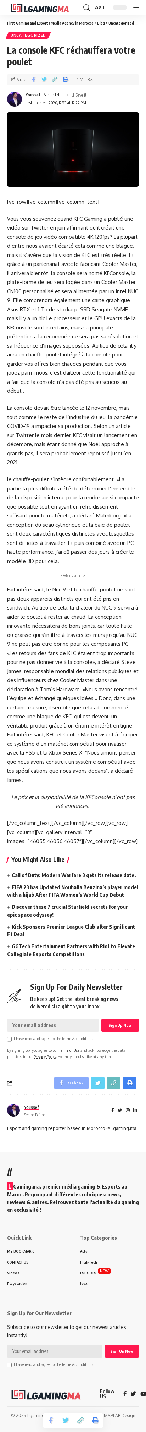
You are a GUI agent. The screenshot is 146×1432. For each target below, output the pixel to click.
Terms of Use (69, 1050)
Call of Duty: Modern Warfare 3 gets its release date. (74, 875)
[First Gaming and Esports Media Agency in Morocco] (44, 7)
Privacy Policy (45, 1056)
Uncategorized (28, 35)
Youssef (33, 94)
